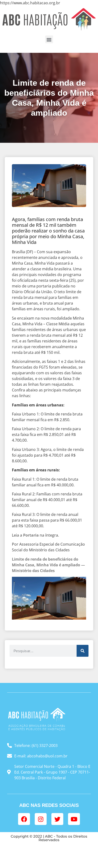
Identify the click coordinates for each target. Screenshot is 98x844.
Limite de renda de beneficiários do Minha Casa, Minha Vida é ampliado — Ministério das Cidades (48, 565)
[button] (49, 39)
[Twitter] (57, 819)
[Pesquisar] (82, 651)
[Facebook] (24, 819)
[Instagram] (41, 819)
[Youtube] (74, 819)
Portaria (31, 535)
